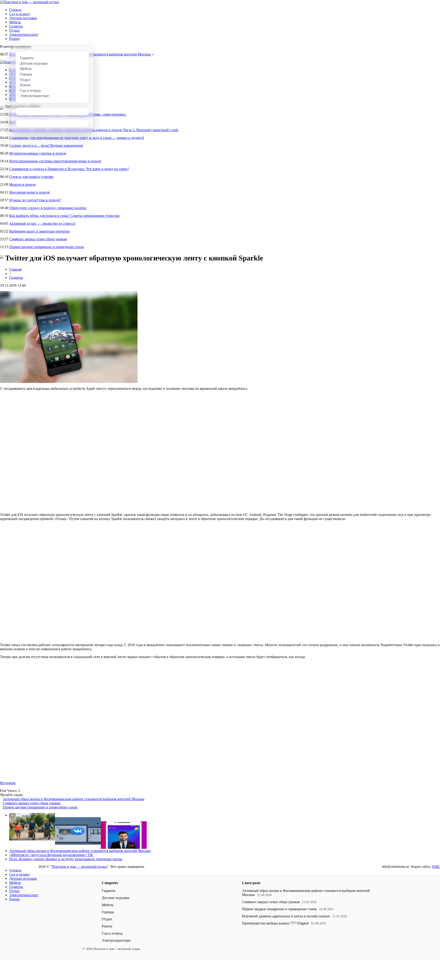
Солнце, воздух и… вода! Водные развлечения (46, 145)
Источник (8, 783)
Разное (14, 39)
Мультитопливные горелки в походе (37, 153)
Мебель (15, 22)
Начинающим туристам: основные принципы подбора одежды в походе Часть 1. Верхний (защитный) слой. (94, 130)
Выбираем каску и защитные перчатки (39, 231)
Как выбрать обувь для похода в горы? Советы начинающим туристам (64, 216)
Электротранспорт (23, 34)
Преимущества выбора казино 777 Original (275, 923)
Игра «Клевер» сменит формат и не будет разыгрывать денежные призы (65, 859)
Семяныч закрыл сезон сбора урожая (38, 239)
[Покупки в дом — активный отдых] (29, 2)
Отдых (14, 30)
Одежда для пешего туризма (31, 177)
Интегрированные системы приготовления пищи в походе (55, 161)
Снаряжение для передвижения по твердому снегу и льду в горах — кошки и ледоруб (76, 138)
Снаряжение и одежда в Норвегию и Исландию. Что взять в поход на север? (69, 169)
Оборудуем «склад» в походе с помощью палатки (47, 208)
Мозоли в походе (22, 184)
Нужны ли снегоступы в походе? (35, 200)
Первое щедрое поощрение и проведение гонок (46, 247)
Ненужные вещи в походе (29, 192)
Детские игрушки (23, 18)
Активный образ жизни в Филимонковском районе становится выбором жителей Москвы (73, 799)
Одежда (15, 10)
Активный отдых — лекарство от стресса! (42, 223)
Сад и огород (19, 14)
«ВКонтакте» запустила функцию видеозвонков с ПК (51, 855)
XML (436, 867)
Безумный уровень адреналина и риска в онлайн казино (286, 916)
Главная (15, 269)
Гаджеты (16, 26)
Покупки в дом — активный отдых (79, 867)
